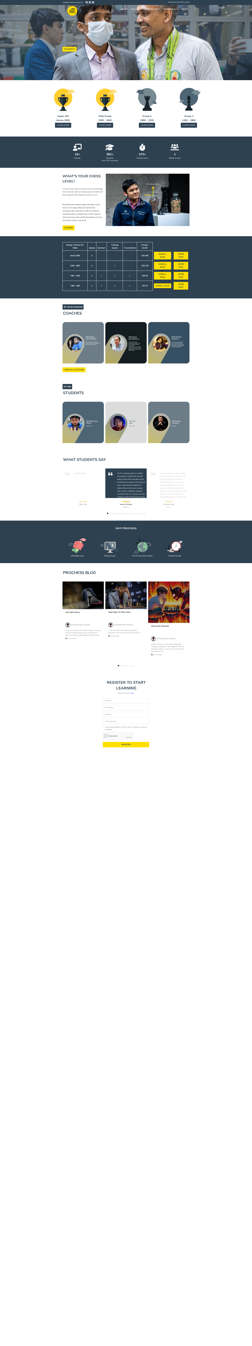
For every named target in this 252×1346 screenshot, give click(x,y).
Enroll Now (162, 247)
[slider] (83, 493)
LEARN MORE (63, 117)
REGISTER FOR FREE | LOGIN (178, 2)
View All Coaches (74, 361)
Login (132, 685)
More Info (181, 247)
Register (126, 736)
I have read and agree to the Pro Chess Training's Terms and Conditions (126, 720)
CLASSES (68, 219)
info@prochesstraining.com (73, 2)
